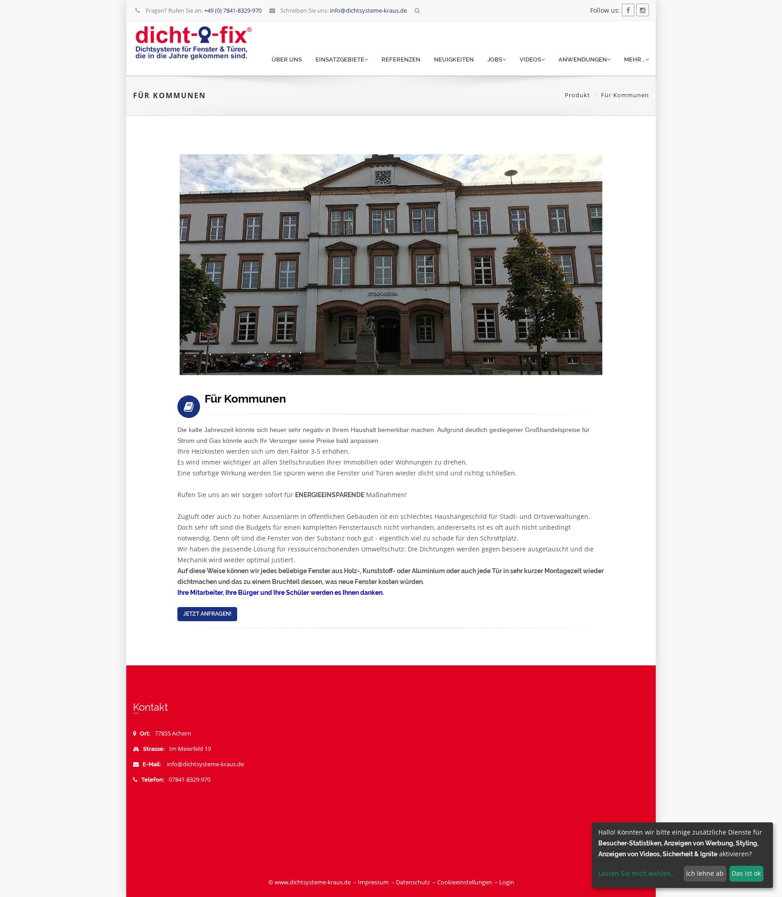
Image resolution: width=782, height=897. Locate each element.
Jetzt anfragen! (207, 614)
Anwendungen (582, 59)
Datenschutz (413, 882)
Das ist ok (746, 873)
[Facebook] (628, 10)
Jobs (494, 59)
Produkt (577, 95)
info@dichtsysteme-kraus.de (205, 764)
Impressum (373, 882)
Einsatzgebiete (339, 59)
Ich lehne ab (705, 873)
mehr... (634, 59)
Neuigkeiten (454, 59)
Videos (530, 59)
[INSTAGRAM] (642, 10)
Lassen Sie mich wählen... (637, 873)
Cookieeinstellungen (464, 882)
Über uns (287, 59)
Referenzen (400, 59)
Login (506, 882)
